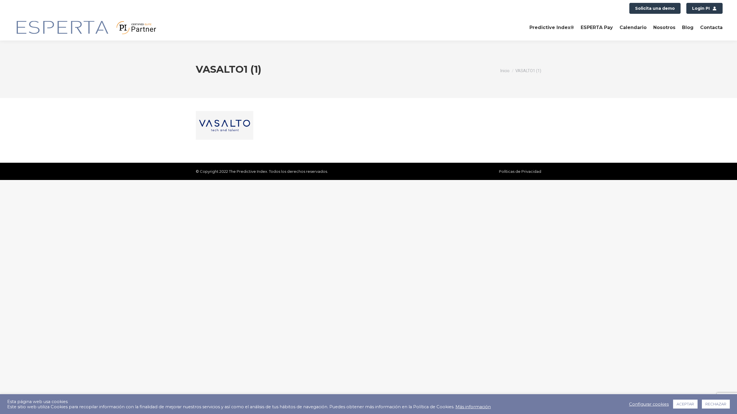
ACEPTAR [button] (685, 404)
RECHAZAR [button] (715, 404)
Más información (473, 406)
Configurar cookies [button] (649, 404)
